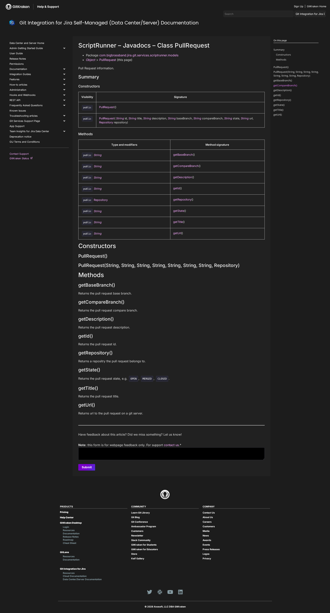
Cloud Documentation (75, 576)
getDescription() (282, 90)
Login (66, 527)
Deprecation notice (20, 136)
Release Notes (18, 58)
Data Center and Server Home (27, 43)
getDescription (182, 177)
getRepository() (282, 100)
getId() (277, 95)
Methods (281, 59)
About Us (208, 517)
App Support (17, 126)
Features (14, 79)
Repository (106, 122)
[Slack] (160, 592)
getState (178, 210)
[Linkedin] (180, 592)
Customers (137, 531)
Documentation (18, 69)
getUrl (177, 233)
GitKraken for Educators (144, 549)
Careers (207, 521)
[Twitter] (149, 592)
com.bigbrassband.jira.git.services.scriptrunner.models (138, 55)
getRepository (182, 199)
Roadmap (68, 539)
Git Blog (135, 517)
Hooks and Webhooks (23, 95)
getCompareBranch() (285, 85)
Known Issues (18, 110)
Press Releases (211, 549)
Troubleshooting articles (24, 115)
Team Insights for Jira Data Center (29, 131)
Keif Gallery (137, 558)
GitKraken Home (316, 6)
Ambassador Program (143, 526)
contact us (171, 445)
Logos (206, 553)
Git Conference (139, 521)
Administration (18, 89)
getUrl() (277, 114)
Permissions (17, 63)
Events (206, 544)
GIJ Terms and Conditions (25, 141)
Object (90, 60)
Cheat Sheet (69, 543)
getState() (279, 105)
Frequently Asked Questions (26, 105)
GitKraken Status (20, 158)
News (206, 535)
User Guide (16, 53)
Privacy (207, 558)
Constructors (283, 54)
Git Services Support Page (25, 121)
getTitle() (278, 110)
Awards (207, 540)
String (120, 118)
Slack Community (140, 540)
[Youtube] (170, 592)
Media (206, 531)
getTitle (178, 221)
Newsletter (137, 535)
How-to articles (18, 84)
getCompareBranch (186, 165)
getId (176, 188)
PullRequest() (281, 67)
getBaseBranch (183, 154)
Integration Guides (20, 74)
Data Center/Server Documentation (82, 579)
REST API (15, 100)
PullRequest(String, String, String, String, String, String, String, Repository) (296, 73)
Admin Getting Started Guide (26, 48)
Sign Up (298, 6)
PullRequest (107, 60)
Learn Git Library (140, 512)
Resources (69, 530)
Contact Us (209, 512)
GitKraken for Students (144, 544)
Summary (279, 49)
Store (134, 553)
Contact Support (19, 153)
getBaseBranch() (282, 80)
